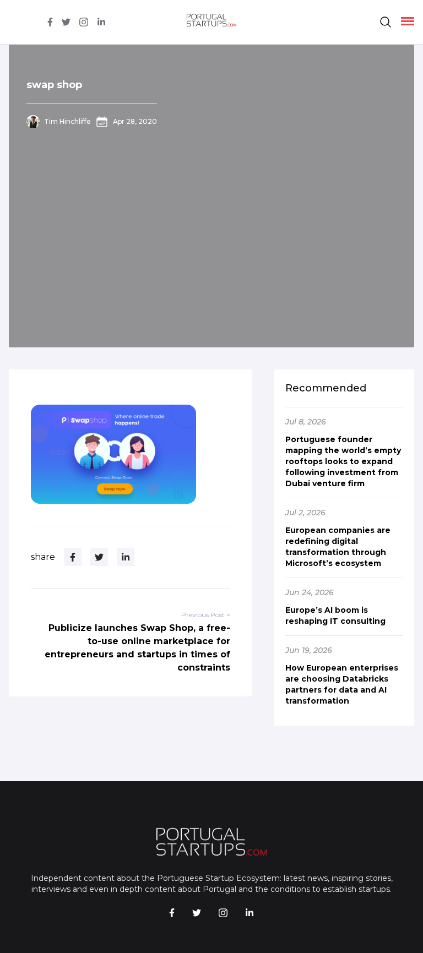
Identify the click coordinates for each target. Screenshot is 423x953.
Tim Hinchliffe (67, 121)
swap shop (54, 85)
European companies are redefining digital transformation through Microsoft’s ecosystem (338, 546)
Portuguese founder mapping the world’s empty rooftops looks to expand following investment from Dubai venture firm (343, 461)
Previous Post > (205, 615)
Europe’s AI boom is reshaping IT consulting (335, 615)
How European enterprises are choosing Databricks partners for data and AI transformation (341, 684)
